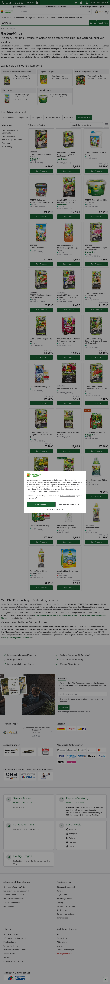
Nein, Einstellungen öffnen (69, 504)
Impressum (59, 509)
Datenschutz (51, 509)
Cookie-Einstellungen (67, 496)
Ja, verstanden (40, 504)
